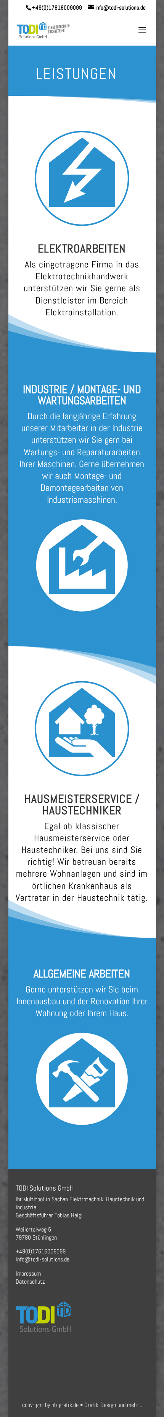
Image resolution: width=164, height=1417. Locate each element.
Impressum (28, 1273)
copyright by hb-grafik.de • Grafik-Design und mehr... (82, 1405)
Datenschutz (30, 1282)
